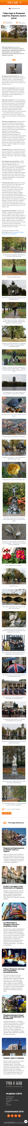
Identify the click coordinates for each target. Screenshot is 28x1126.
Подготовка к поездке (12, 1100)
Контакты (8, 1105)
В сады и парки (6, 813)
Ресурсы (8, 1101)
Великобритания (16, 8)
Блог (7, 1103)
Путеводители (10, 1097)
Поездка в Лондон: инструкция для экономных (13, 233)
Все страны (9, 1098)
